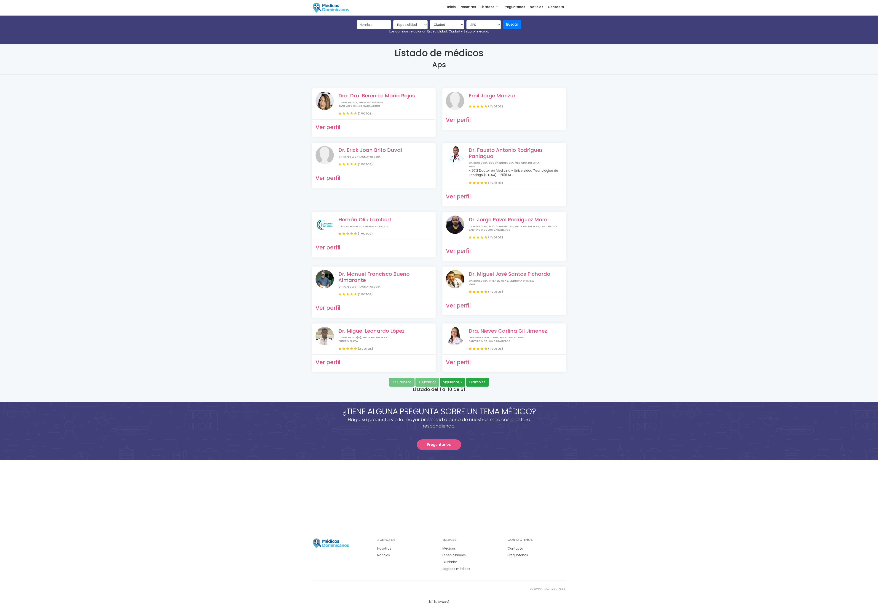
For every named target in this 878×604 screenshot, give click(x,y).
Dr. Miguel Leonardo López (371, 330)
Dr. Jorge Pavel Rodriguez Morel (509, 219)
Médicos (449, 548)
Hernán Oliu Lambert (364, 219)
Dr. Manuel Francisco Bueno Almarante (374, 276)
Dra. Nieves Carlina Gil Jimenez (508, 330)
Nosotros (468, 7)
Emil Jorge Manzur (492, 95)
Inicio (451, 7)
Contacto (556, 7)
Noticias (536, 7)
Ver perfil (328, 127)
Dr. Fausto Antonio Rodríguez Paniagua (506, 153)
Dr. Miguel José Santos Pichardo (509, 274)
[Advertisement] (439, 492)
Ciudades (450, 562)
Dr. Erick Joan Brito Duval (370, 150)
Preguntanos (514, 7)
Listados (488, 7)
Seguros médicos (456, 569)
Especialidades (454, 555)
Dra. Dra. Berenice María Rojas (376, 95)
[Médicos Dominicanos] (330, 7)
